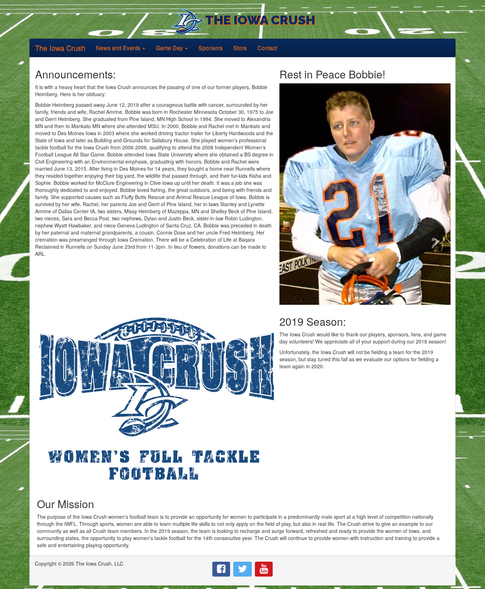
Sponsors (210, 48)
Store (240, 48)
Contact (267, 48)
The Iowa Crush (60, 46)
